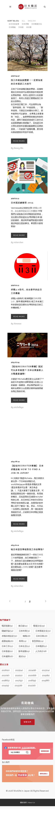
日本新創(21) (7, 651)
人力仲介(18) (41, 651)
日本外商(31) (24, 631)
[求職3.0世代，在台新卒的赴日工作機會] (27, 265)
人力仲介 (25, 567)
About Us (31, 802)
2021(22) (19, 675)
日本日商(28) (41, 636)
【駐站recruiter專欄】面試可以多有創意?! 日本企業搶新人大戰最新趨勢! (27, 370)
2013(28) (18, 685)
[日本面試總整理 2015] (27, 175)
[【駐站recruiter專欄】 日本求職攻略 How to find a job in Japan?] (27, 436)
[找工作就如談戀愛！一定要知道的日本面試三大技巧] (27, 53)
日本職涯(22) (41, 646)
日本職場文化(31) (43, 631)
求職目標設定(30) (9, 636)
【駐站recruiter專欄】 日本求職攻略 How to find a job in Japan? (27, 469)
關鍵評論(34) (7, 631)
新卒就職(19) (24, 651)
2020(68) (32, 675)
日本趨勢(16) (7, 656)
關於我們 (23, 802)
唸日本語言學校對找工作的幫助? (27, 549)
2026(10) (6, 670)
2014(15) (5, 685)
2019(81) (46, 675)
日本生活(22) (24, 646)
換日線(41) (23, 626)
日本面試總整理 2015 (22, 203)
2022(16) (5, 675)
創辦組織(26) (7, 641)
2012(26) (32, 685)
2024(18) (32, 670)
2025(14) (19, 670)
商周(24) (22, 641)
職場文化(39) (39, 626)
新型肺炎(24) (38, 641)
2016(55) (32, 680)
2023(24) (46, 670)
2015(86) (46, 680)
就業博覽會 (33, 564)
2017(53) (19, 680)
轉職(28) (26, 636)
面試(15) (22, 656)
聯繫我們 (27, 722)
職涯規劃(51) (7, 626)
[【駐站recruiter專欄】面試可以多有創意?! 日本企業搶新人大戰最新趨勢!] (27, 345)
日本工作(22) (7, 646)
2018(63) (6, 680)
